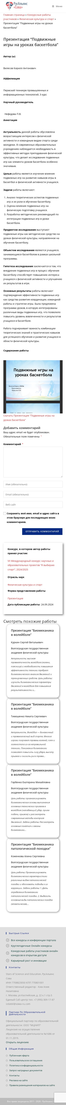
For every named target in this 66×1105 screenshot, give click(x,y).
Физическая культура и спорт (36, 19)
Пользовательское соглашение (25, 1060)
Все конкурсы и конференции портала (33, 940)
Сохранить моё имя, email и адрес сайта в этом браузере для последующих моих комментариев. (33, 517)
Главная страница (14, 14)
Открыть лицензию (17, 1042)
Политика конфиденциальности (26, 1065)
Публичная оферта (19, 1055)
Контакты (14, 1075)
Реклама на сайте (18, 1080)
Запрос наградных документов (25, 1070)
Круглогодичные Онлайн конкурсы (31, 945)
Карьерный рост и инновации (29, 960)
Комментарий (13, 444)
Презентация (15, 598)
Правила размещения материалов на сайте (32, 1085)
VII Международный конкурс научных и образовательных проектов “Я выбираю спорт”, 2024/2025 (31, 565)
